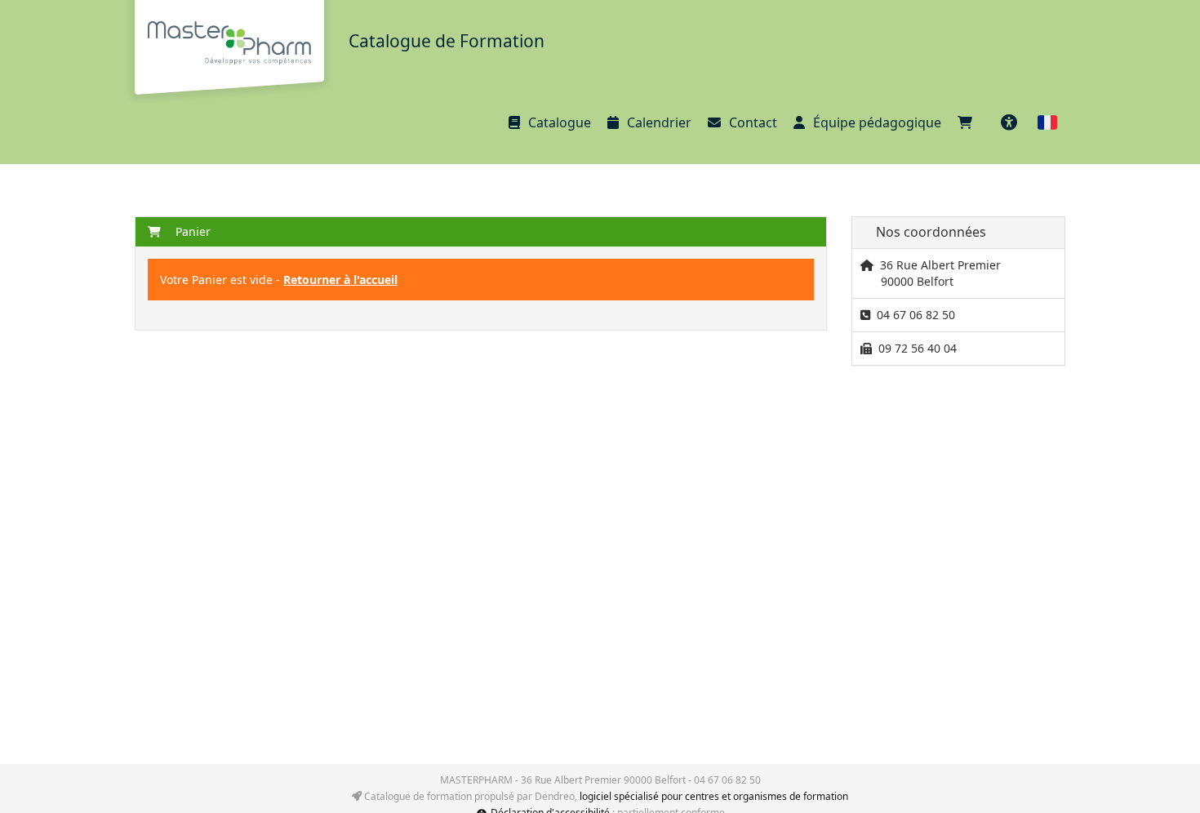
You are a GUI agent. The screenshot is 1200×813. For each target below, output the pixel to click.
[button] (1047, 122)
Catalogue (559, 122)
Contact (753, 122)
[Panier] (969, 122)
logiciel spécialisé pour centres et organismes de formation (714, 796)
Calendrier (659, 122)
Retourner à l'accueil (340, 279)
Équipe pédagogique (877, 122)
